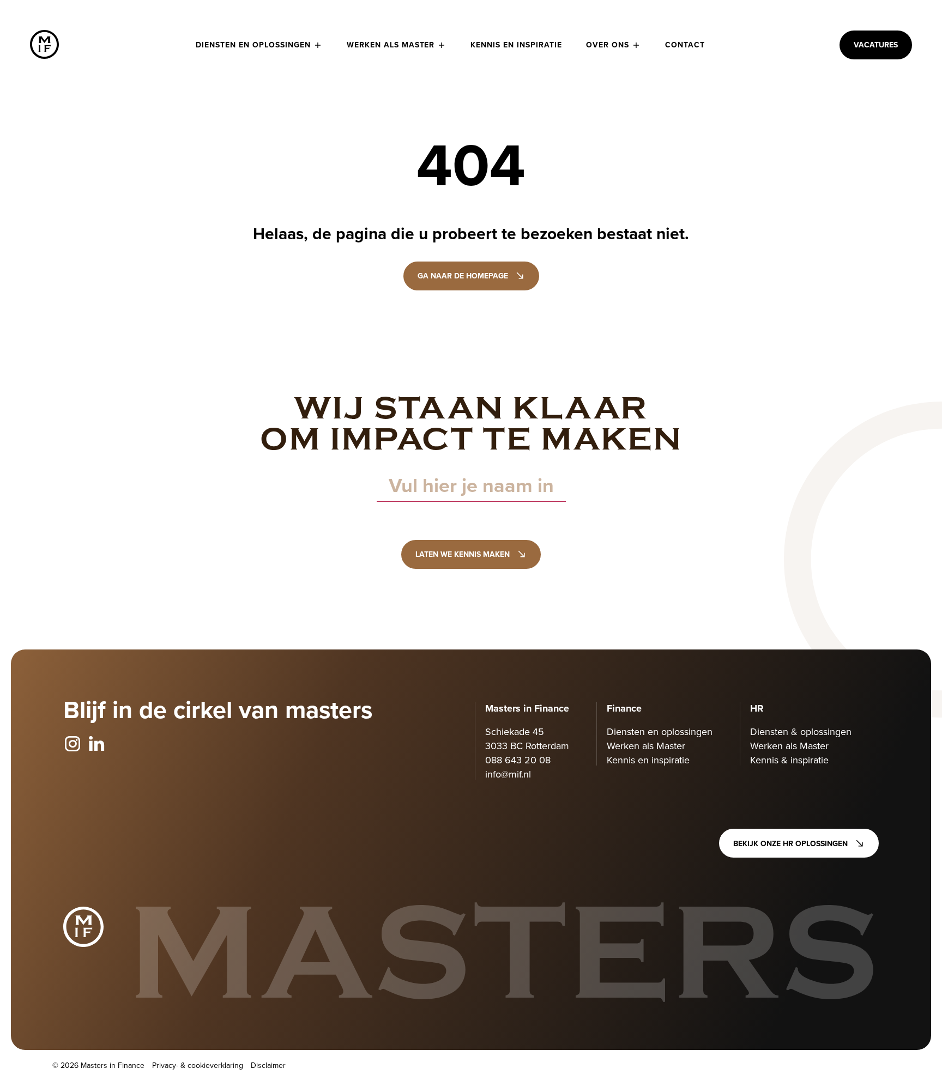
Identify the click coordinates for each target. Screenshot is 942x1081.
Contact (685, 44)
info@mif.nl (508, 774)
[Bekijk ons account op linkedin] (96, 744)
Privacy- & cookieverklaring (197, 1065)
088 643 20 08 (518, 760)
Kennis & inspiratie (789, 760)
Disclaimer (268, 1065)
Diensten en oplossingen (253, 44)
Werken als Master (391, 44)
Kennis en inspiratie (516, 44)
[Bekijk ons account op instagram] (72, 744)
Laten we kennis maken (462, 554)
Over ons (607, 44)
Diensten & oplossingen (801, 731)
